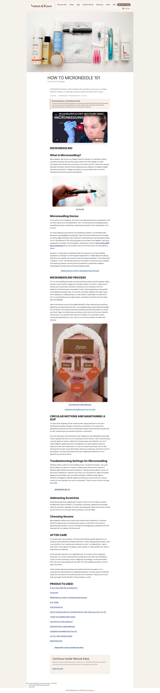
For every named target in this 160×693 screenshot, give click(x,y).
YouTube (127, 8)
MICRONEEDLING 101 (62, 489)
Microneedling (34, 683)
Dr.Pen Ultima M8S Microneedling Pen (39, 685)
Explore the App (57, 668)
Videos (72, 4)
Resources (99, 4)
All (29, 683)
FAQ (114, 4)
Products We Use (88, 4)
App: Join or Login (123, 4)
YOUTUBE (54, 683)
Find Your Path (62, 4)
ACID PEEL (32, 687)
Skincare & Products (44, 683)
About (108, 4)
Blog (78, 4)
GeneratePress (89, 690)
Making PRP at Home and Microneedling (69, 647)
